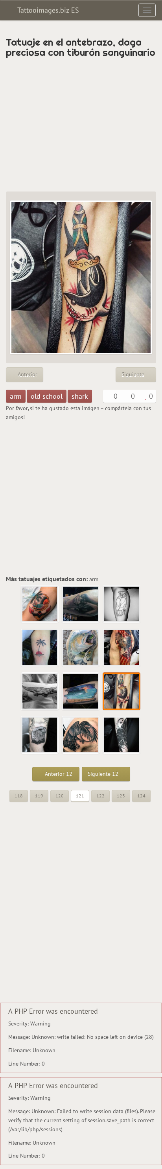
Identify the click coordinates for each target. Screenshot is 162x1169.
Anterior (26, 374)
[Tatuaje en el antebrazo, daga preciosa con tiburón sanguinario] (122, 691)
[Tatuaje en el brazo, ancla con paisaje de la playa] (40, 604)
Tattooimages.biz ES (47, 10)
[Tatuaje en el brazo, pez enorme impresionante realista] (81, 648)
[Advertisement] (81, 125)
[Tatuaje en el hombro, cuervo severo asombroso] (81, 735)
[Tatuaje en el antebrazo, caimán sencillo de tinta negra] (40, 691)
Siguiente (134, 374)
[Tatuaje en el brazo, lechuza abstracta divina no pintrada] (122, 604)
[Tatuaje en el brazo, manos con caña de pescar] (81, 604)
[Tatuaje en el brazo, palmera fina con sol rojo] (40, 648)
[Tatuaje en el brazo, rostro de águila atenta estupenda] (40, 735)
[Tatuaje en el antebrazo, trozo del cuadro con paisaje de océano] (81, 691)
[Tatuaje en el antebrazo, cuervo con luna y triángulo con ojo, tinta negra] (122, 735)
